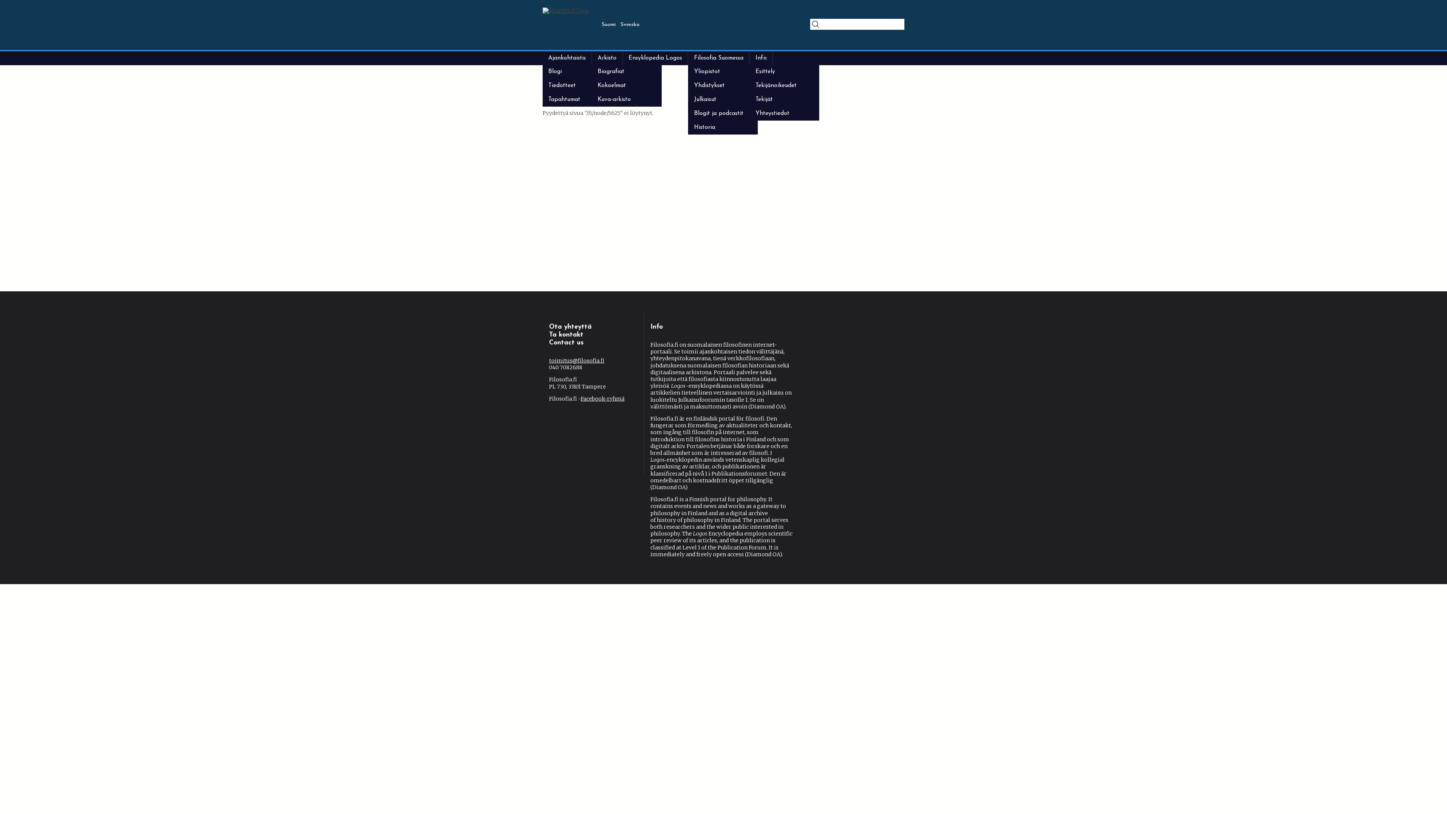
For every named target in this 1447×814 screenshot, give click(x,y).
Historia (704, 127)
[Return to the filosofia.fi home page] (566, 11)
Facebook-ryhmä (604, 398)
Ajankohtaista (567, 58)
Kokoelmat (612, 86)
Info (761, 58)
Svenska (630, 25)
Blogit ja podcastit (718, 113)
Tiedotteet (562, 86)
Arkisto (607, 58)
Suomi (609, 25)
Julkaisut (705, 99)
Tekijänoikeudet (776, 86)
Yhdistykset (709, 86)
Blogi (555, 72)
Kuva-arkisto (614, 99)
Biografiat (611, 72)
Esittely (765, 72)
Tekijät (764, 99)
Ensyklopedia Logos (655, 58)
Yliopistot (707, 72)
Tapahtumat (564, 99)
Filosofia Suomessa (718, 58)
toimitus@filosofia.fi (579, 360)
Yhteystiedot (772, 113)
